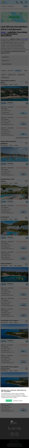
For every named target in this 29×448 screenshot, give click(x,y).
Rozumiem (8, 400)
